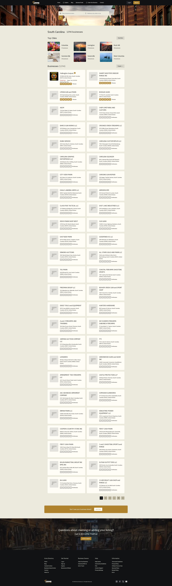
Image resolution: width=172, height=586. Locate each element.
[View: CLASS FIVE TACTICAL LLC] (54, 212)
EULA (113, 572)
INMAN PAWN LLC (66, 411)
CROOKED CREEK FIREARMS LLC (110, 125)
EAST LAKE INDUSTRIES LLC (109, 206)
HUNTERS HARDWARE (107, 305)
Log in (129, 2)
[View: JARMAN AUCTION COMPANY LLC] (54, 346)
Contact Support (99, 568)
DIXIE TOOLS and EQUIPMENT (70, 305)
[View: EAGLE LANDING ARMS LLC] (54, 197)
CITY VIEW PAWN (66, 175)
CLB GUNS (102, 221)
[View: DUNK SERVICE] (54, 148)
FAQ (96, 566)
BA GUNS (63, 480)
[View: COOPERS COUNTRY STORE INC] (54, 435)
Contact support (86, 538)
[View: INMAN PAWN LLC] (54, 417)
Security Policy (115, 568)
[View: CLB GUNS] (93, 228)
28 (118, 498)
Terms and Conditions (117, 561)
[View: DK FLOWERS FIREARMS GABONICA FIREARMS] (93, 328)
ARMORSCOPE (104, 190)
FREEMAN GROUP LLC (67, 287)
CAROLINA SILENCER (106, 157)
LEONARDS (64, 357)
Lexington (91, 45)
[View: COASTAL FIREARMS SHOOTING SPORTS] (93, 276)
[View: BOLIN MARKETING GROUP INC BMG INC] (54, 469)
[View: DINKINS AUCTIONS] (54, 259)
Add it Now (98, 509)
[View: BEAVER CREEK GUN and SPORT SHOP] (93, 294)
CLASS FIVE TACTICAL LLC (69, 206)
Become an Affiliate (66, 568)
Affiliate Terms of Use (117, 566)
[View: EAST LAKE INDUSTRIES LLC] (93, 212)
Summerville (65, 56)
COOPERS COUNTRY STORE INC (71, 429)
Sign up (136, 2)
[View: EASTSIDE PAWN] (54, 243)
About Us (46, 572)
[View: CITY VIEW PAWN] (54, 181)
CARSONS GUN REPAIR (107, 175)
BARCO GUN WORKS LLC (68, 125)
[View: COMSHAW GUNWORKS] (93, 399)
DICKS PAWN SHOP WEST (69, 221)
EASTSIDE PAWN (66, 237)
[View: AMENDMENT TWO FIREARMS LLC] (54, 382)
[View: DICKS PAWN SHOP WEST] (54, 228)
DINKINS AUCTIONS (67, 252)
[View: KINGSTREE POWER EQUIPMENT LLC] (93, 417)
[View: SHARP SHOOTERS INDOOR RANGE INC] (93, 80)
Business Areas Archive (50, 568)
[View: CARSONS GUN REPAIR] (93, 181)
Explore (63, 566)
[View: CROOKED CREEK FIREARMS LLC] (93, 132)
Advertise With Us (82, 563)
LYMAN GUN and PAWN (68, 92)
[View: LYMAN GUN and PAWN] (54, 99)
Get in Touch (81, 566)
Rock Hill (117, 45)
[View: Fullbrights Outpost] (54, 76)
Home (45, 561)
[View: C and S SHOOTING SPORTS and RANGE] (93, 451)
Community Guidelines (100, 563)
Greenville (91, 56)
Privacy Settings (99, 570)
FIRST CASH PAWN (105, 429)
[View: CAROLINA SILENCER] (93, 163)
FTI (100, 339)
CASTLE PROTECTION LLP (108, 375)
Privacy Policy (115, 563)
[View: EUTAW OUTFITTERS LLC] (93, 469)
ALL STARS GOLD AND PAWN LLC (110, 252)
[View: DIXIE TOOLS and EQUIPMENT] (54, 312)
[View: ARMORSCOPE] (93, 197)
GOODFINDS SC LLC (106, 237)
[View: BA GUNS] (54, 487)
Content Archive (48, 566)
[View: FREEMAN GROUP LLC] (54, 294)
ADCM (62, 108)
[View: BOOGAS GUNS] (93, 99)
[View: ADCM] (54, 114)
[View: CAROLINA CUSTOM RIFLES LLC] (93, 148)
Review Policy (115, 570)
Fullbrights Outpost (66, 73)
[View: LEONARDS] (54, 364)
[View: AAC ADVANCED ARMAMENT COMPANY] (54, 399)
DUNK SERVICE (65, 141)
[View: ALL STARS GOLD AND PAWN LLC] (93, 259)
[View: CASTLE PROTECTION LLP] (93, 382)
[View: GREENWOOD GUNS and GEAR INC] (93, 364)
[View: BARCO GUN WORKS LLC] (54, 132)
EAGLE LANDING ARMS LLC (69, 190)
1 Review (74, 84)
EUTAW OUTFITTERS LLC (108, 462)
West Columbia (119, 56)
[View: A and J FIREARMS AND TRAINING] (54, 328)
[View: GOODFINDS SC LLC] (93, 243)
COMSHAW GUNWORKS (107, 393)
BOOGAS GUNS (104, 92)
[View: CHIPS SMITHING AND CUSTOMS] (93, 114)
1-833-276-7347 (87, 534)
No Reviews (75, 115)
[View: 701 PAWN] (54, 276)
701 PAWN (63, 270)
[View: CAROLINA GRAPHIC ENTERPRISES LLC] (54, 163)
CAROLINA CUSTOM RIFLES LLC (110, 141)
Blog (45, 563)
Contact (46, 570)
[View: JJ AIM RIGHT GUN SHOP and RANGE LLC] (93, 487)
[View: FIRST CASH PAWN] (93, 435)
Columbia (64, 45)
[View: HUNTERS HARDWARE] (93, 312)
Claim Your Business (83, 561)
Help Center (98, 561)
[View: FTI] (93, 346)
